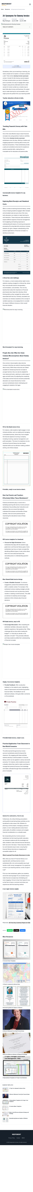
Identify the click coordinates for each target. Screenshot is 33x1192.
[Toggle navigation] (30, 4)
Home (2, 9)
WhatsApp (10, 930)
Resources (7, 9)
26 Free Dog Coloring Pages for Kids (19, 922)
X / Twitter (16, 930)
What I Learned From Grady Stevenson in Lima (16, 855)
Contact (18, 1138)
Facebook (23, 930)
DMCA (23, 1138)
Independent (16, 1134)
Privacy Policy (11, 1138)
